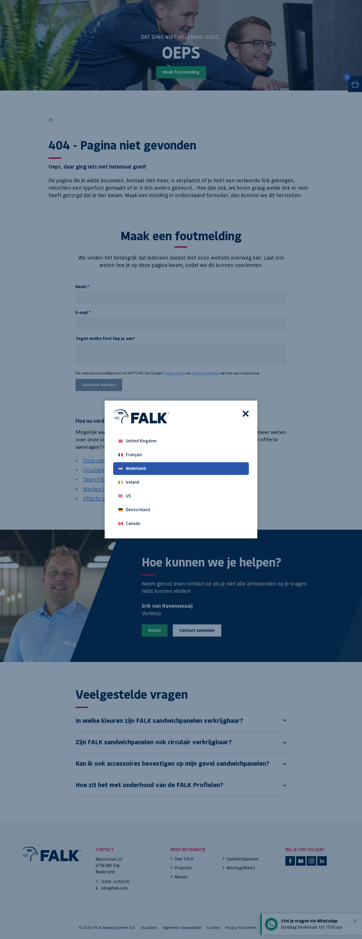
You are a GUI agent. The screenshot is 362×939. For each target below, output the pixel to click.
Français (134, 454)
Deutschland (138, 509)
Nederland (136, 468)
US (128, 495)
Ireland (132, 482)
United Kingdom (141, 440)
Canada (133, 523)
